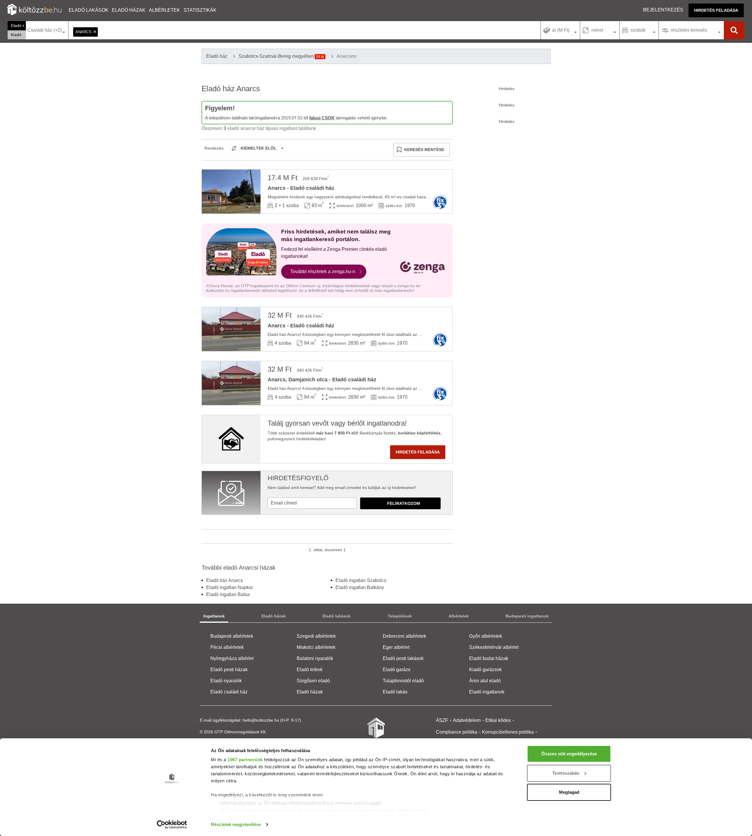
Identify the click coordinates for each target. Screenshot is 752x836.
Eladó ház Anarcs (224, 580)
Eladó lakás (395, 691)
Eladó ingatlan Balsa (228, 594)
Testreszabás (565, 773)
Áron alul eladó (485, 680)
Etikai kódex (498, 720)
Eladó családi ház (229, 691)
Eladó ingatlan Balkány (359, 587)
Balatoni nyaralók (315, 658)
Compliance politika (456, 732)
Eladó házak (128, 10)
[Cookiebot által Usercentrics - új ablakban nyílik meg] (172, 824)
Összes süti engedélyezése (569, 753)
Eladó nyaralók (226, 680)
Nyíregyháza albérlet (232, 658)
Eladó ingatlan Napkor (229, 587)
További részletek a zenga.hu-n (322, 271)
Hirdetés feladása (716, 10)
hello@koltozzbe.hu (261, 720)
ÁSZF (442, 720)
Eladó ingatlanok (486, 691)
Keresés (734, 30)
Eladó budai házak (488, 658)
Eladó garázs (396, 669)
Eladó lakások (88, 10)
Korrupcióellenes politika (508, 732)
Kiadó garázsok (485, 669)
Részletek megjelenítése (236, 824)
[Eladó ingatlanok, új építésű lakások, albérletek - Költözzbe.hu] (376, 731)
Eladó (16, 25)
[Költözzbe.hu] (34, 10)
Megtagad (569, 792)
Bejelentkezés (663, 9)
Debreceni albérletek (404, 636)
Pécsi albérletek (227, 647)
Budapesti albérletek (231, 636)
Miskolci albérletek (316, 647)
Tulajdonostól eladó (403, 680)
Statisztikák (200, 10)
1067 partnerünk (245, 759)
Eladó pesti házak (229, 669)
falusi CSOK (322, 117)
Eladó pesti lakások (403, 658)
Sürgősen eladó (313, 680)
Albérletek (164, 10)
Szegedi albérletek (316, 636)
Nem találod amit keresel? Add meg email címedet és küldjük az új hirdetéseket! (342, 487)
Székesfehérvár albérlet (493, 647)
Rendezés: (214, 148)
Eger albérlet (396, 647)
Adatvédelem (467, 720)
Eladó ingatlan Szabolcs (360, 580)
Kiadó (16, 34)
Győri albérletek (485, 636)
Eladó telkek (310, 669)
